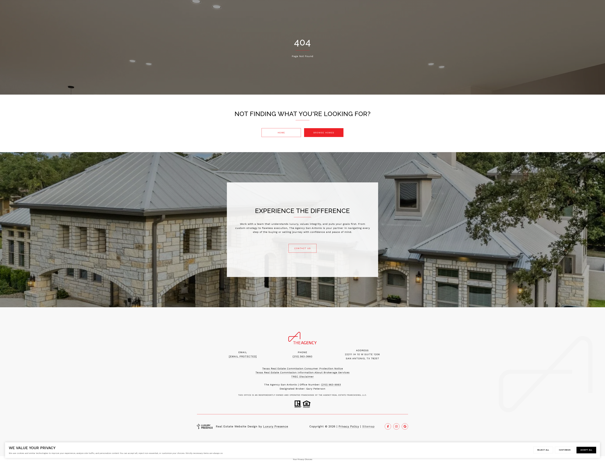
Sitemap (368, 426)
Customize (565, 450)
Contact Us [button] (302, 248)
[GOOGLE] (405, 426)
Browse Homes (323, 132)
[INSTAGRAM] (396, 426)
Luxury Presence (275, 426)
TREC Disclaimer (302, 376)
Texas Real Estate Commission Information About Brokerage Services (302, 372)
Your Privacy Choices (302, 459)
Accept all (586, 450)
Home (281, 132)
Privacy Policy (349, 426)
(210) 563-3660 (302, 356)
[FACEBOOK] (388, 426)
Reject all (543, 450)
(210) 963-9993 (331, 384)
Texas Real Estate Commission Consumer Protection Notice (302, 368)
